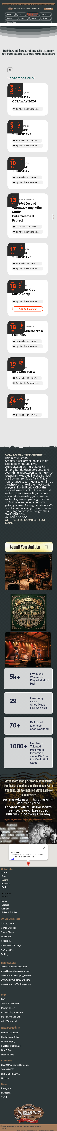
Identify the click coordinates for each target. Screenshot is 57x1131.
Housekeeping (8, 1041)
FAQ (3, 999)
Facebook (6, 1092)
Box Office (6, 1050)
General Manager (9, 1032)
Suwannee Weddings (11, 945)
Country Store (7, 923)
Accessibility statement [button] (12, 1012)
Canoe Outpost (8, 928)
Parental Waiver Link (10, 1016)
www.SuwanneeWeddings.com (16, 984)
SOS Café (6, 941)
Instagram (6, 1088)
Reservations (7, 1054)
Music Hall (6, 936)
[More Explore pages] (15, 18)
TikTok (4, 1097)
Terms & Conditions (10, 1003)
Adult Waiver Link (9, 1021)
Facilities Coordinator (11, 1046)
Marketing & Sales (10, 1037)
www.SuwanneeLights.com (14, 966)
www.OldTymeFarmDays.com (15, 980)
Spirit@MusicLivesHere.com (15, 1065)
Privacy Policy (8, 1008)
